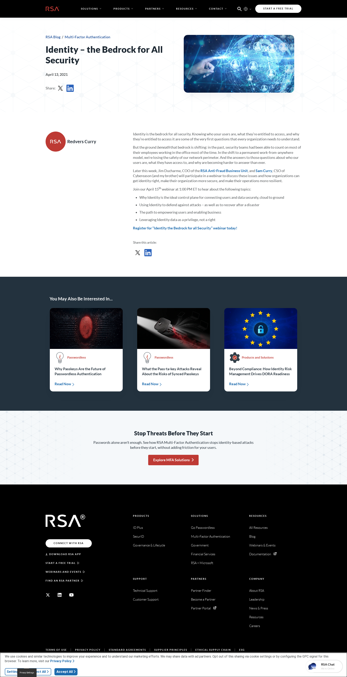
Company (256, 579)
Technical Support (145, 590)
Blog (252, 536)
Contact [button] (216, 8)
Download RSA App (65, 554)
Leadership (256, 599)
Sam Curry (264, 171)
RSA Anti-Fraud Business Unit (224, 171)
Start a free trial (61, 563)
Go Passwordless (203, 527)
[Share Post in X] (60, 88)
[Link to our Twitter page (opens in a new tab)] (48, 595)
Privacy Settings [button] (27, 673)
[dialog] (173, 665)
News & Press (258, 608)
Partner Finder (201, 590)
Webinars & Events (262, 545)
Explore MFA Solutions (171, 460)
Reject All (38, 672)
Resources (258, 516)
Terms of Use (56, 650)
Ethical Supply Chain (213, 650)
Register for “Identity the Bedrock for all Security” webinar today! (185, 228)
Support (140, 579)
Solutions (199, 516)
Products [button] (121, 8)
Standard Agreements (127, 650)
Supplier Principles (170, 650)
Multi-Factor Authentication (87, 37)
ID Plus (138, 527)
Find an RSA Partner (63, 580)
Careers (254, 626)
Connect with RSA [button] (69, 543)
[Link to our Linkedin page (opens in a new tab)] (59, 595)
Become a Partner (203, 599)
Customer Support (146, 599)
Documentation (260, 554)
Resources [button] (185, 8)
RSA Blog (53, 37)
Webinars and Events (63, 572)
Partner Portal (201, 608)
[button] (239, 8)
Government (200, 545)
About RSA (256, 590)
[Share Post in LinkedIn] (70, 88)
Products (141, 516)
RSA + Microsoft (202, 563)
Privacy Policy (88, 650)
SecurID (138, 536)
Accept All (64, 672)
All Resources (258, 527)
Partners (198, 579)
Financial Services (203, 554)
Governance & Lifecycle (149, 545)
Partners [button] (153, 8)
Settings (13, 672)
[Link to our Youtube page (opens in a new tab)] (71, 595)
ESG (242, 650)
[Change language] (246, 9)
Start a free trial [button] (278, 8)
